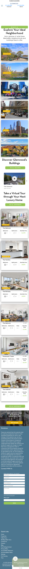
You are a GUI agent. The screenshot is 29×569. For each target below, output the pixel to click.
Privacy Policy (4, 548)
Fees (2, 557)
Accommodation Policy (7, 552)
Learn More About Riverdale (14, 147)
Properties (3, 536)
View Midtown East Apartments (14, 110)
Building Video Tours (6, 539)
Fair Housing (4, 556)
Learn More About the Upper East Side (14, 51)
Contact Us (4, 541)
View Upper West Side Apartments (14, 72)
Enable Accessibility (14, 1)
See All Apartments (15, 204)
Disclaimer (4, 428)
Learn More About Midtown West (14, 90)
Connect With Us (6, 468)
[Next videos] (26, 180)
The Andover (7, 389)
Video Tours (4, 537)
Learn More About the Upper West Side (14, 71)
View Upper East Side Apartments (14, 53)
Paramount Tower (8, 356)
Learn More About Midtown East (14, 109)
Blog (2, 545)
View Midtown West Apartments (14, 91)
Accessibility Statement (7, 550)
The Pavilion (6, 260)
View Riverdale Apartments (14, 149)
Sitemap (3, 554)
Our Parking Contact (6, 547)
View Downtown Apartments (14, 130)
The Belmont (7, 228)
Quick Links (5, 531)
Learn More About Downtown (14, 128)
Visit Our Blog (14, 422)
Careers (3, 543)
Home (2, 534)
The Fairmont (8, 186)
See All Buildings (15, 168)
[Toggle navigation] (1, 5)
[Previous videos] (2, 180)
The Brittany (6, 291)
